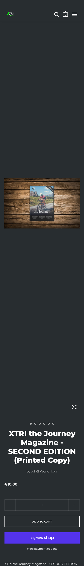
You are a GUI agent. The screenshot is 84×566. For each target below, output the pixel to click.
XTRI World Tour (44, 471)
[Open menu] (74, 14)
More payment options (42, 548)
